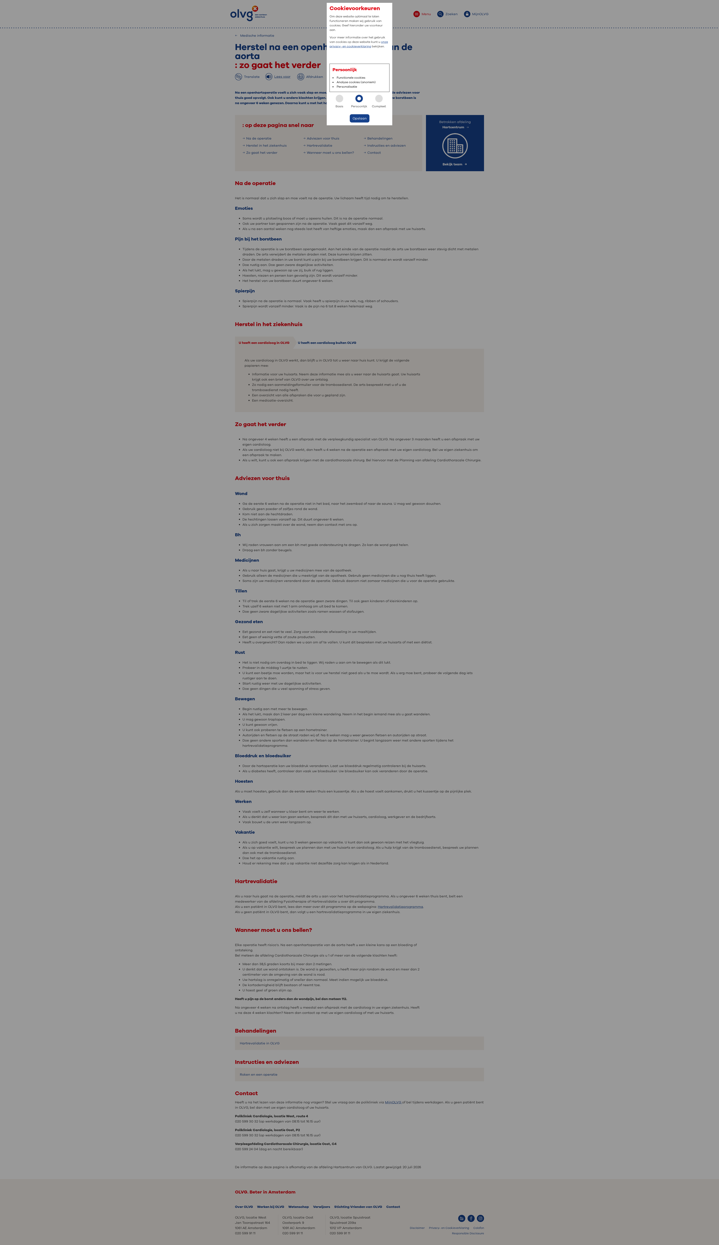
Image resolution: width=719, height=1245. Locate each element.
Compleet (379, 106)
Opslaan (360, 118)
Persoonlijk (359, 106)
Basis (339, 106)
